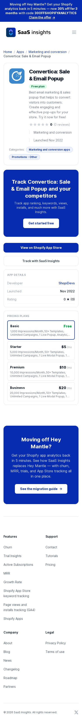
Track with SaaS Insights (41, 261)
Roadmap (10, 678)
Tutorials (51, 556)
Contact (51, 547)
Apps (20, 52)
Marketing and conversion (48, 52)
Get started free (41, 223)
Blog (6, 652)
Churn (7, 547)
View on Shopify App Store (41, 247)
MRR (6, 573)
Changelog (11, 669)
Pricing (50, 564)
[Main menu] (74, 32)
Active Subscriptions (18, 564)
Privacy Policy (55, 643)
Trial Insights (12, 556)
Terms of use (55, 652)
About (7, 643)
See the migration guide (41, 489)
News (7, 660)
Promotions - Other (24, 157)
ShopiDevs (67, 283)
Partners (9, 686)
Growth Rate (12, 582)
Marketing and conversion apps (49, 149)
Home (7, 52)
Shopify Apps (13, 618)
